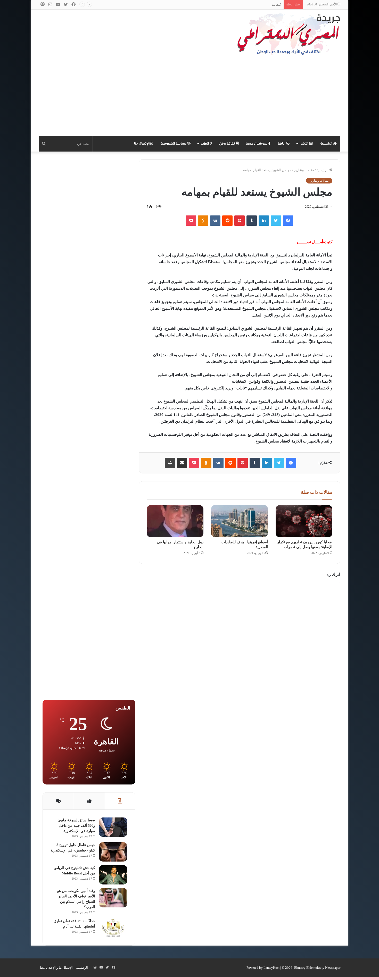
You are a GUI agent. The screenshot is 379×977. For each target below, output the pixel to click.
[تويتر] (276, 220)
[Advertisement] (189, 97)
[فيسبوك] (288, 220)
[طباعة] (170, 463)
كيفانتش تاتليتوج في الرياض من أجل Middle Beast (246, 4)
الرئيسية (326, 143)
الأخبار (304, 143)
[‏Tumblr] (251, 220)
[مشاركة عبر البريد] (182, 463)
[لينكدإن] (264, 220)
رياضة (282, 143)
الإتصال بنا (142, 143)
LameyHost (271, 968)
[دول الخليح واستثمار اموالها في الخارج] (175, 521)
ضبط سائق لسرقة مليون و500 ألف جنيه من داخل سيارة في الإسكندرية (76, 825)
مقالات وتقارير (304, 170)
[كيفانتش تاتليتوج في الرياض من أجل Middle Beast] (113, 874)
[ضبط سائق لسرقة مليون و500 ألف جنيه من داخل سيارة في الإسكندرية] (113, 827)
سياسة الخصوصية (173, 143)
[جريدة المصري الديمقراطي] (288, 34)
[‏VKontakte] (215, 220)
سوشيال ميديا (257, 143)
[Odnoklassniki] (203, 220)
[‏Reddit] (227, 220)
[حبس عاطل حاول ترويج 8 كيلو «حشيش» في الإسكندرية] (113, 852)
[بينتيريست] (239, 220)
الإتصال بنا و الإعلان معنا (56, 968)
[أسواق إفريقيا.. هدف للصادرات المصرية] (239, 521)
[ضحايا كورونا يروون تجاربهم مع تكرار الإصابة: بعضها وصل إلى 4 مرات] (304, 521)
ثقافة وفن (227, 143)
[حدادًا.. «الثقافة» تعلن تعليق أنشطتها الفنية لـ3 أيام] (113, 928)
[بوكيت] (191, 220)
